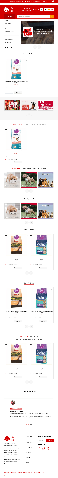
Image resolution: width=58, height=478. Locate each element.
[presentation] (35, 47)
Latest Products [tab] (41, 124)
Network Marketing (28, 464)
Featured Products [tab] (29, 124)
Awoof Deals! (8, 36)
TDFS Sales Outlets (9, 39)
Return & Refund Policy (39, 472)
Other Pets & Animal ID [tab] (39, 168)
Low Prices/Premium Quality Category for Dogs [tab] (29, 339)
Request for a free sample (29, 444)
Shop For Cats (8, 26)
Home (6, 20)
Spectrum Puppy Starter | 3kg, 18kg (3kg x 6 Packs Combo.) (16, 82)
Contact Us (7, 45)
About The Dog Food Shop (10, 472)
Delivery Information (9, 476)
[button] (26, 424)
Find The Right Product (9, 47)
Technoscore (13, 471)
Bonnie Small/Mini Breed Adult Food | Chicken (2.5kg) (16, 258)
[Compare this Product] (27, 60)
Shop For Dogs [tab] (16, 168)
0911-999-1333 (27, 11)
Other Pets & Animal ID (9, 31)
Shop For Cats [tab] (27, 168)
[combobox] (16, 87)
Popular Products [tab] (17, 124)
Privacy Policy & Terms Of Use (25, 472)
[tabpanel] (29, 146)
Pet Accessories (8, 34)
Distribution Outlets (9, 42)
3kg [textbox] (6, 87)
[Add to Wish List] (6, 60)
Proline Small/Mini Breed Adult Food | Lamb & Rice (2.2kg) (41, 258)
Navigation (9, 16)
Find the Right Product (29, 449)
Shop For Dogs (8, 23)
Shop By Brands (8, 28)
